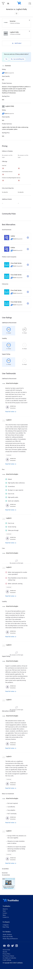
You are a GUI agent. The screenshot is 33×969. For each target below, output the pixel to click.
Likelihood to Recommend (9, 322)
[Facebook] (8, 945)
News (4, 915)
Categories (6, 925)
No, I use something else (17, 59)
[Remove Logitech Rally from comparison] (29, 31)
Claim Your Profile (8, 936)
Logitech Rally (14, 32)
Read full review (9, 411)
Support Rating (6, 354)
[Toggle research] (8, 3)
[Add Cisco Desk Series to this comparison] (28, 265)
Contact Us (6, 917)
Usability (4, 338)
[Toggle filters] (3, 3)
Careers (5, 913)
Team (4, 911)
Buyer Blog (6, 927)
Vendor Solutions (7, 934)
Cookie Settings (7, 960)
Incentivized (9, 455)
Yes (6, 59)
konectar (13, 21)
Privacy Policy (6, 954)
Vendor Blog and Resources (10, 938)
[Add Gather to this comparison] (28, 238)
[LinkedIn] (16, 945)
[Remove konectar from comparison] (29, 20)
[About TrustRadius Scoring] (3, 73)
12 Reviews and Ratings (15, 34)
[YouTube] (4, 945)
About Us (5, 909)
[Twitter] (12, 945)
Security (5, 952)
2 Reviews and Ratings (15, 23)
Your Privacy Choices (8, 956)
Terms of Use (6, 950)
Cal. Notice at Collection (9, 958)
